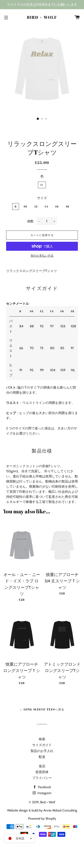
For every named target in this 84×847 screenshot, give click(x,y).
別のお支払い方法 (42, 255)
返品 (42, 766)
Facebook (44, 787)
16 (57, 206)
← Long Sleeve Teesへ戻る (42, 709)
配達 (42, 757)
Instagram (44, 793)
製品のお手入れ (42, 751)
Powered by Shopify (42, 818)
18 (67, 206)
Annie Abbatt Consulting (60, 810)
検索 (42, 739)
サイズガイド (42, 745)
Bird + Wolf (42, 17)
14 (46, 206)
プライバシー (42, 778)
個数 (30, 221)
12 (36, 206)
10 (25, 206)
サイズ (42, 198)
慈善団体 (42, 772)
